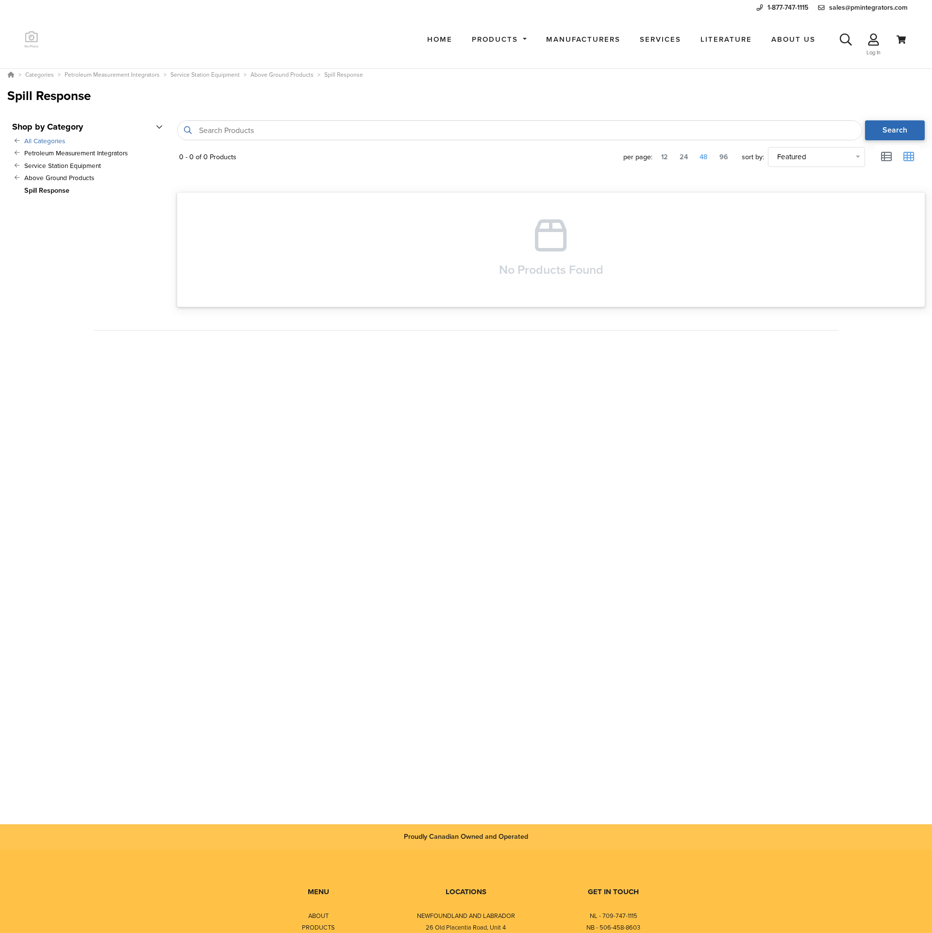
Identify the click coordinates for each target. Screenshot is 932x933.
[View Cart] (901, 39)
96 (723, 156)
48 (703, 156)
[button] (499, 39)
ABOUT (318, 915)
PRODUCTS (318, 927)
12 (664, 156)
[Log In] (873, 39)
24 (684, 156)
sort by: (753, 157)
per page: (637, 157)
